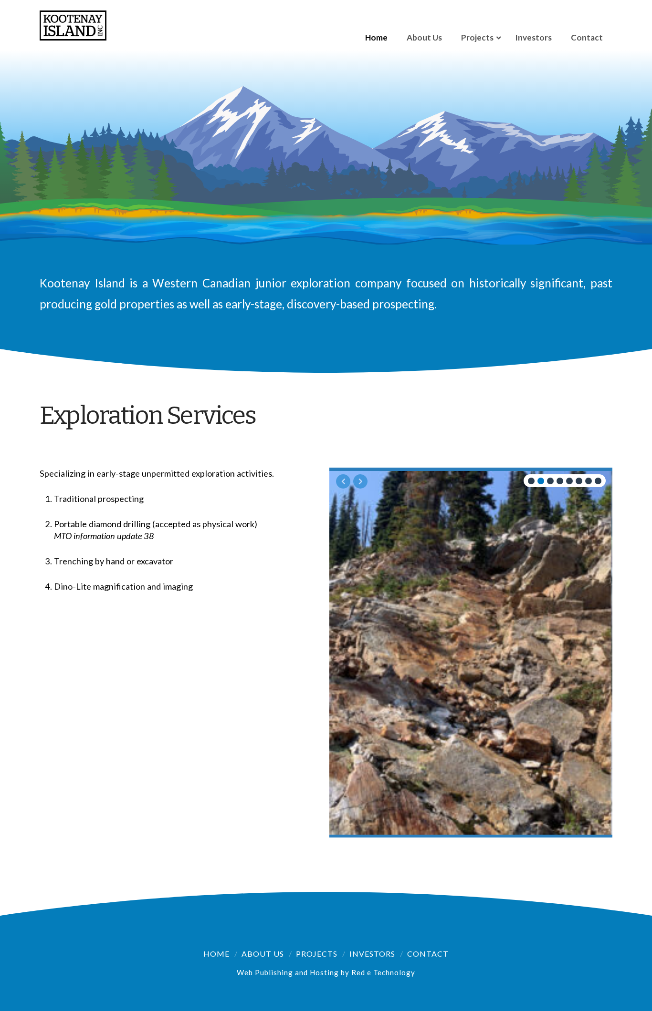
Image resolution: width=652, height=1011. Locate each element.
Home (216, 953)
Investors (372, 953)
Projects (316, 953)
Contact (428, 953)
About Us (263, 953)
